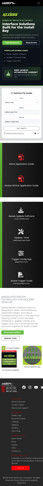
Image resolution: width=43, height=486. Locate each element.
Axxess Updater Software (16, 54)
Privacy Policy (19, 480)
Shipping (14, 425)
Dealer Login (16, 415)
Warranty (14, 428)
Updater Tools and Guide (16, 57)
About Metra (16, 439)
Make (21, 108)
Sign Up (20, 468)
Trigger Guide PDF (13, 61)
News (13, 442)
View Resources (12, 43)
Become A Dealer (18, 419)
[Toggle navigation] (39, 3)
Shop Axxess (31, 43)
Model (21, 117)
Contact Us (15, 451)
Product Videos (17, 405)
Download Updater (12, 332)
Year (21, 98)
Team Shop (16, 431)
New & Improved (18, 402)
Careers (14, 445)
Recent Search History (15, 133)
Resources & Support (19, 408)
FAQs (13, 448)
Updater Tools (10, 338)
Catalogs (14, 422)
